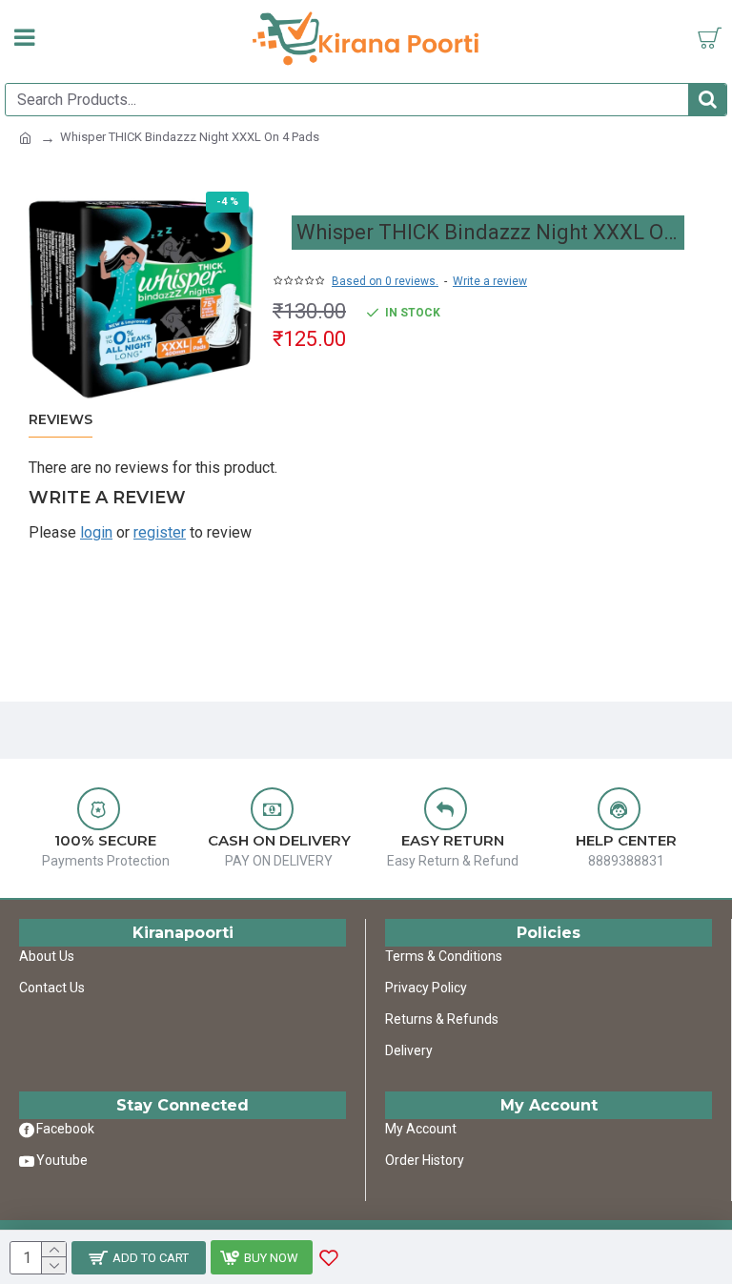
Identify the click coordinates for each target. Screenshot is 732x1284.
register (159, 532)
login (96, 532)
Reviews (60, 420)
